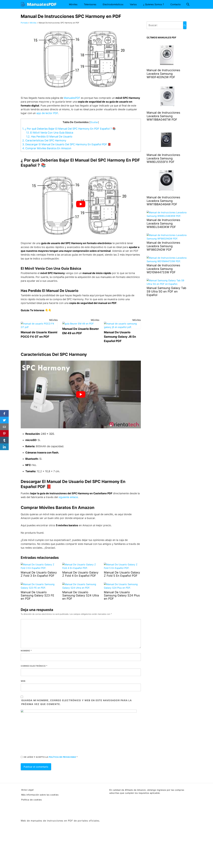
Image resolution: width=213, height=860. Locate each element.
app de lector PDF (47, 113)
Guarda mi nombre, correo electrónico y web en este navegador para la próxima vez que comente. (76, 702)
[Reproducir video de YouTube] (81, 204)
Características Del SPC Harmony (44, 140)
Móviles (73, 4)
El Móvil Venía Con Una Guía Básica (49, 132)
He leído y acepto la (51, 757)
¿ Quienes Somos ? (153, 4)
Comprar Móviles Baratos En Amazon (46, 148)
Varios (133, 4)
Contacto (175, 4)
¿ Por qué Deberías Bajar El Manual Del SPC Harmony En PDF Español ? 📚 (69, 128)
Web (23, 681)
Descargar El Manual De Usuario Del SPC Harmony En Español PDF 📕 (66, 144)
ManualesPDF (72, 97)
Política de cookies (31, 799)
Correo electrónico (34, 666)
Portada (24, 23)
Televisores (90, 4)
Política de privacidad (63, 757)
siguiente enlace (68, 497)
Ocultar (94, 122)
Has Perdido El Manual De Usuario (49, 136)
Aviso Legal (27, 790)
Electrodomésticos (113, 4)
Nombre (26, 650)
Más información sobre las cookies (40, 794)
